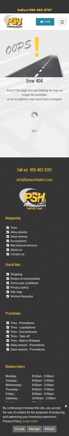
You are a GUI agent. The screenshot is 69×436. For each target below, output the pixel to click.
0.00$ (46, 21)
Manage (34, 428)
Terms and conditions (23, 283)
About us (15, 249)
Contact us (16, 254)
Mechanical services (23, 245)
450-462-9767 (41, 169)
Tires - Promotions (21, 323)
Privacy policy (19, 287)
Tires (13, 227)
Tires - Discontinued (23, 331)
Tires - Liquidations (22, 327)
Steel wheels (18, 236)
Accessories (17, 241)
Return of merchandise (24, 278)
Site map (15, 291)
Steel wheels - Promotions (27, 349)
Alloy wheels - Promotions (27, 345)
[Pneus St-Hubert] (13, 21)
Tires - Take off (19, 336)
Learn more (30, 421)
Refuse (49, 428)
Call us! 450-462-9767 (34, 10)
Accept (19, 428)
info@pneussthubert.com (34, 179)
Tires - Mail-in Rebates (24, 340)
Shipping (15, 274)
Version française (21, 296)
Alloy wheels (18, 232)
